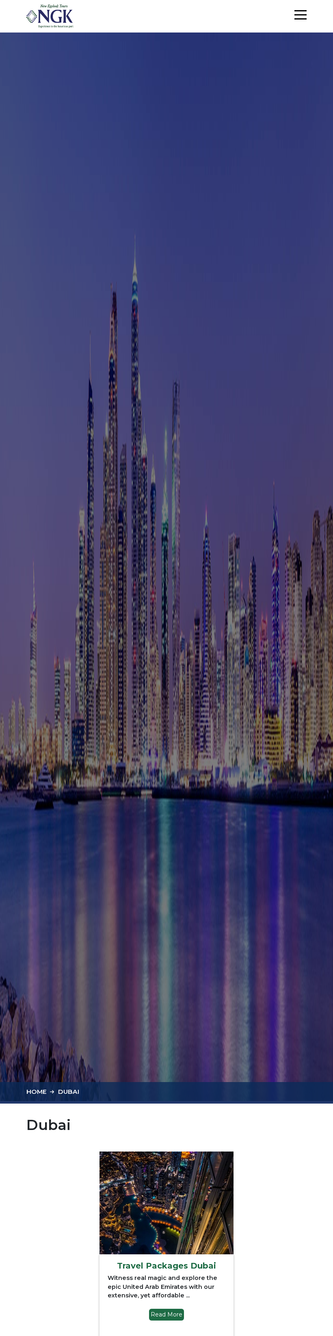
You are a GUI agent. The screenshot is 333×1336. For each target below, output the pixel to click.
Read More (166, 1314)
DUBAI (68, 1091)
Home (36, 1091)
